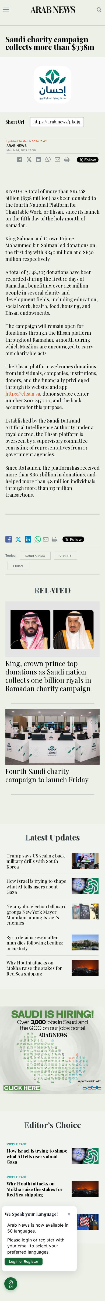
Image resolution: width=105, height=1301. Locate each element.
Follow (89, 159)
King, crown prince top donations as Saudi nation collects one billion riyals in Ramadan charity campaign (48, 676)
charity (66, 555)
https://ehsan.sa (22, 393)
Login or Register (23, 1261)
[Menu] (6, 10)
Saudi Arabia (35, 555)
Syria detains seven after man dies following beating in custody (34, 942)
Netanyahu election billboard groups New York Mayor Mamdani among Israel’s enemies (36, 914)
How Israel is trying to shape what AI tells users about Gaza (36, 886)
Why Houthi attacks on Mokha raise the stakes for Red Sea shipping (34, 968)
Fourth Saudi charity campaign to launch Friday (47, 775)
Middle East (16, 1144)
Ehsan (18, 566)
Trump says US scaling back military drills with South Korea (35, 861)
